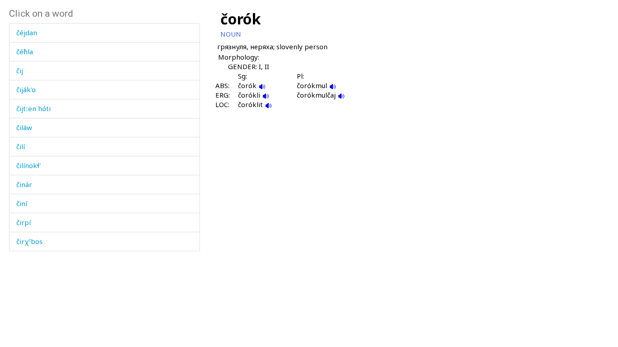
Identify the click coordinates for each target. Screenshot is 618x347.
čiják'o (26, 89)
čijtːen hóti (33, 108)
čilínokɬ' (28, 165)
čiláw (24, 127)
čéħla (24, 51)
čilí (20, 146)
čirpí (23, 222)
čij (19, 70)
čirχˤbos (29, 241)
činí (21, 203)
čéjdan (26, 32)
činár (24, 184)
